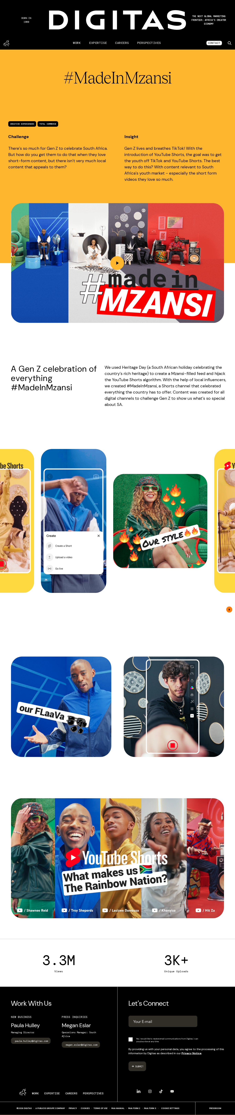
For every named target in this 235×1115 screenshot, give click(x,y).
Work (77, 43)
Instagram (150, 1090)
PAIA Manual (117, 1108)
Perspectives (149, 43)
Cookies (85, 1108)
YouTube (172, 1090)
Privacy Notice (191, 1053)
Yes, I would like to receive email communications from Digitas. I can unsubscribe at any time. (167, 1040)
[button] (208, 20)
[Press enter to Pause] (229, 609)
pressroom (215, 1108)
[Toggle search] (229, 43)
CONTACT (214, 43)
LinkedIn (138, 1090)
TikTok (161, 1090)
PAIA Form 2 (134, 1108)
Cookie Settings (170, 1108)
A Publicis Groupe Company (50, 1108)
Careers (122, 43)
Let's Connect (149, 1003)
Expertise (98, 43)
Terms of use (100, 1108)
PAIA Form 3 (150, 1108)
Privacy (73, 1108)
